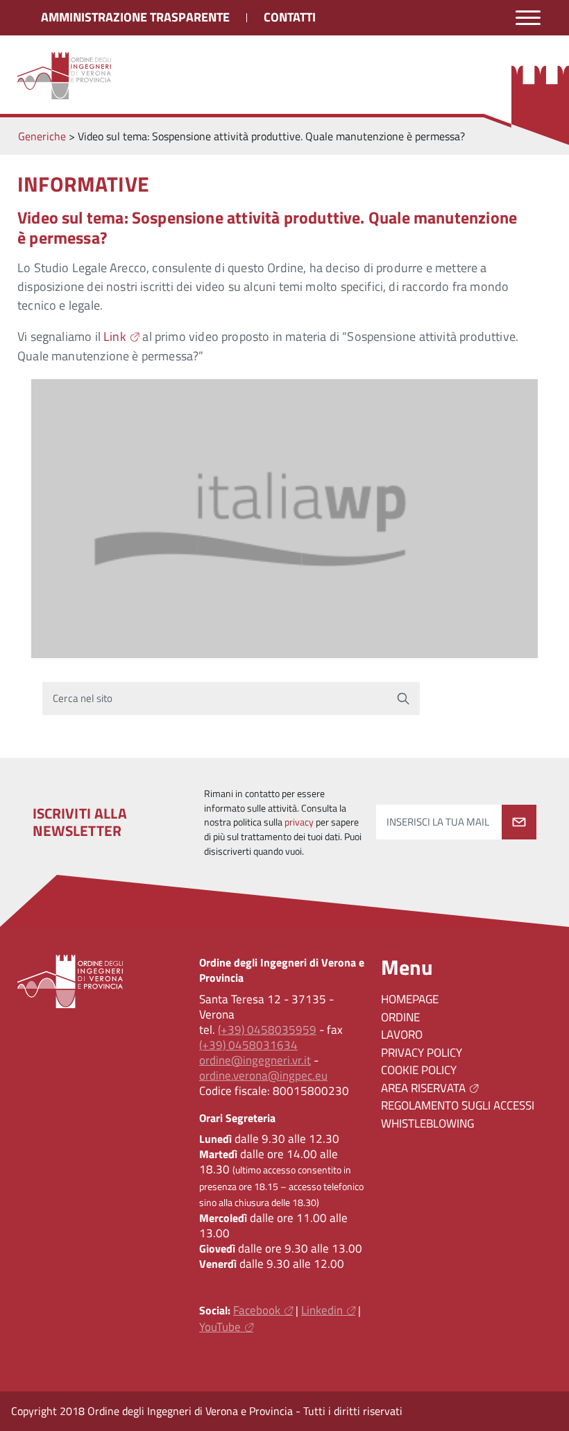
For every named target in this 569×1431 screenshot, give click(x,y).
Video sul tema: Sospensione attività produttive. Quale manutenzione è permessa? (267, 227)
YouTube (220, 1327)
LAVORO (402, 1035)
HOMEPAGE (410, 999)
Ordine (400, 1017)
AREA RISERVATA (423, 1088)
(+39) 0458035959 (267, 1030)
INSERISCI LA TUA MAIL (438, 822)
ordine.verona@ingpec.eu (263, 1075)
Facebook (256, 1310)
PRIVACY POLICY (421, 1053)
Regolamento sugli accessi (457, 1105)
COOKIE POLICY (419, 1070)
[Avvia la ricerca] (403, 698)
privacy (299, 822)
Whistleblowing (427, 1123)
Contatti (290, 17)
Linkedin (322, 1310)
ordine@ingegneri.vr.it (255, 1060)
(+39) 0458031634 (248, 1045)
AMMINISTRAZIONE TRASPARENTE (135, 17)
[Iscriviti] (519, 822)
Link (114, 336)
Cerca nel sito (83, 698)
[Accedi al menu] (528, 17)
